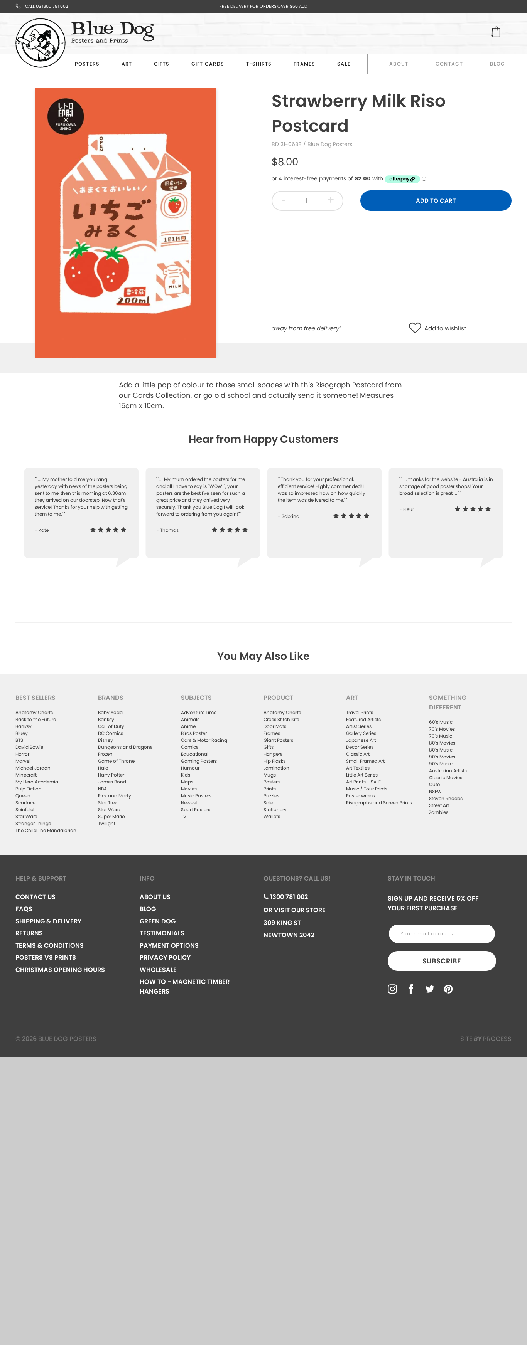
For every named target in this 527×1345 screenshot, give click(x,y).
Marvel (22, 761)
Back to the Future (35, 719)
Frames (305, 64)
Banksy (23, 726)
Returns (29, 933)
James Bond (112, 781)
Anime (188, 726)
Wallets (272, 816)
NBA (102, 788)
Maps (187, 781)
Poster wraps (360, 795)
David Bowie (29, 747)
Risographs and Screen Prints (379, 802)
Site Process (486, 1038)
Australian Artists (448, 770)
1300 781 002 (288, 897)
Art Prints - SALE (363, 781)
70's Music (440, 736)
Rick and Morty (114, 795)
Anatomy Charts (34, 712)
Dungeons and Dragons (125, 747)
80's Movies (442, 743)
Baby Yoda (110, 712)
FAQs (23, 909)
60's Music (441, 722)
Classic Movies (445, 777)
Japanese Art (361, 740)
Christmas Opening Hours (60, 969)
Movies (189, 788)
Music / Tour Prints (366, 788)
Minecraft (26, 775)
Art (127, 64)
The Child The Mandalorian (45, 830)
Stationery (275, 809)
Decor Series (359, 747)
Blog (497, 64)
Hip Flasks (274, 761)
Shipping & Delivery (48, 921)
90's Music (441, 763)
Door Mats (275, 726)
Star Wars (26, 816)
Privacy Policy (165, 957)
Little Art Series (362, 775)
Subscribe (441, 961)
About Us (155, 897)
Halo (103, 768)
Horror (22, 754)
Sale (268, 802)
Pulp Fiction (28, 788)
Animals (190, 719)
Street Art (439, 805)
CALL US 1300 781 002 (46, 6)
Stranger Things (33, 823)
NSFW (435, 791)
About (398, 64)
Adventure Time (198, 712)
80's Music (441, 749)
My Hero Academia (36, 781)
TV (183, 816)
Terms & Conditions (49, 945)
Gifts (161, 64)
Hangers (273, 754)
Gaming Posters (199, 761)
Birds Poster (194, 733)
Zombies (438, 812)
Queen (22, 795)
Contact (449, 64)
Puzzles (271, 795)
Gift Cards (208, 64)
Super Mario (111, 816)
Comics (189, 747)
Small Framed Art (365, 761)
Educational (194, 754)
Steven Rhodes (446, 798)
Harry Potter (111, 775)
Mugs (270, 775)
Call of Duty (111, 726)
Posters (87, 64)
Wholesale (158, 969)
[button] (417, 328)
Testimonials (162, 933)
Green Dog (158, 921)
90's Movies (442, 756)
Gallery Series (361, 733)
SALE (344, 64)
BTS (19, 740)
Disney (105, 740)
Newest (189, 802)
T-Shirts (259, 64)
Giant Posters (278, 740)
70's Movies (442, 729)
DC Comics (110, 733)
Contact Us (35, 897)
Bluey (21, 733)
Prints (270, 788)
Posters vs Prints (45, 957)
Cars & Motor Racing (204, 740)
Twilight (106, 823)
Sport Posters (195, 809)
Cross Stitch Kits (281, 719)
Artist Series (359, 726)
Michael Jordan (33, 768)
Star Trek (107, 802)
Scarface (25, 802)
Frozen (105, 754)
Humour (190, 768)
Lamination (276, 768)
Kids (185, 775)
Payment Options (169, 945)
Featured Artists (363, 719)
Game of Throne (116, 761)
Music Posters (196, 795)
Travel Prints (359, 712)
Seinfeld (24, 809)
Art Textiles (358, 768)
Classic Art (358, 754)
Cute (434, 784)
